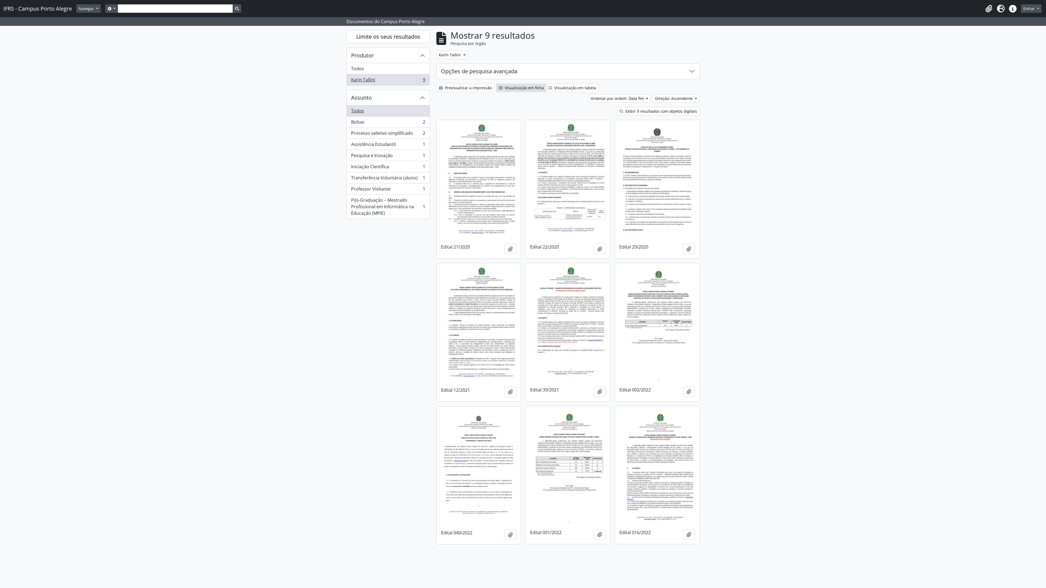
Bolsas (388, 123)
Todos (357, 69)
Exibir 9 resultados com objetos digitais (660, 111)
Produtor (362, 55)
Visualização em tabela (574, 87)
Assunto (361, 97)
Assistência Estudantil (388, 145)
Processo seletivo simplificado (388, 134)
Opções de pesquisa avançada (479, 71)
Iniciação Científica (388, 168)
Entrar (1029, 8)
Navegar (87, 8)
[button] (989, 9)
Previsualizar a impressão (468, 87)
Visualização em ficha (524, 87)
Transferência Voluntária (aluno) (388, 179)
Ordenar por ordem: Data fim (618, 98)
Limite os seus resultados (388, 36)
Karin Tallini (388, 81)
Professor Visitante (388, 190)
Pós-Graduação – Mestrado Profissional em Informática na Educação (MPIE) (388, 206)
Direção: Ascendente (674, 98)
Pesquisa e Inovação (388, 156)
